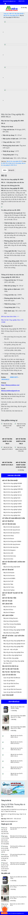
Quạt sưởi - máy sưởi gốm (11, 649)
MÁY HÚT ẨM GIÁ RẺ (7, 570)
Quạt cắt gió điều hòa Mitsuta (12, 677)
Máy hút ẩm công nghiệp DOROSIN (13, 489)
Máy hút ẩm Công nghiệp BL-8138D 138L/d (21, 441)
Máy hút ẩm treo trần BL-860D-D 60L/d (17, 755)
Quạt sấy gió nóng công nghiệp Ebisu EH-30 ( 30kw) (18, 727)
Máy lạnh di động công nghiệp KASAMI (14, 630)
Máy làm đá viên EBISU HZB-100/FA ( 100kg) (18, 707)
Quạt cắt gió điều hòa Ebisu (11, 683)
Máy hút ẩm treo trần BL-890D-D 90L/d (17, 774)
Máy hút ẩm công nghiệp (15, 163)
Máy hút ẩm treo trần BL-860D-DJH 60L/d (17, 761)
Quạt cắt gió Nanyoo (9, 680)
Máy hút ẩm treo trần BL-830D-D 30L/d (17, 736)
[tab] (5, 170)
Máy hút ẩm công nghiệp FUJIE (12, 486)
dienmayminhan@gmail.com (9, 1)
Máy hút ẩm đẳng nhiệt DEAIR (12, 567)
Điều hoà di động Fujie (10, 627)
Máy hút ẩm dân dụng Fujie (11, 547)
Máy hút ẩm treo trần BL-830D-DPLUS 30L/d (17, 748)
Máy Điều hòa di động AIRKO (11, 633)
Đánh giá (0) (11, 170)
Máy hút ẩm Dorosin (9, 575)
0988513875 (10, 818)
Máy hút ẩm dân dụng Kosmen (12, 544)
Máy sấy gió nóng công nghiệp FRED (13, 646)
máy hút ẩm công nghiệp (12, 361)
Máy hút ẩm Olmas (9, 535)
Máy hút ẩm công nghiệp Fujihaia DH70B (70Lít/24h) (21, 465)
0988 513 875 (21, 1)
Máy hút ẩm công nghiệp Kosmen (13, 501)
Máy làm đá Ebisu (8, 609)
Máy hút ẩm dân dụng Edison (12, 533)
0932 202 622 (17, 818)
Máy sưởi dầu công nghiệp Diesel (13, 655)
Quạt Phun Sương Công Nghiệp (12, 624)
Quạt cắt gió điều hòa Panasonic (13, 689)
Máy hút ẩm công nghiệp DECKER (13, 506)
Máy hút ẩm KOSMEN (9, 578)
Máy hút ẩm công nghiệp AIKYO (12, 492)
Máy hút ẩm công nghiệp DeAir (12, 498)
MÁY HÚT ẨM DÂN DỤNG (9, 524)
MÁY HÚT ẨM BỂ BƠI (8, 521)
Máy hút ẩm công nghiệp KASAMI (13, 483)
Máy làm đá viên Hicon (10, 606)
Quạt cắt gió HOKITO (9, 686)
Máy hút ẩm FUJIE (8, 581)
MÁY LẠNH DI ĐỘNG (7, 615)
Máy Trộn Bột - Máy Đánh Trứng (11, 672)
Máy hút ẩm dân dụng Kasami (12, 527)
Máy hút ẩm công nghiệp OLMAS (12, 504)
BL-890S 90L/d (5, 163)
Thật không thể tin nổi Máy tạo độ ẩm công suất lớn (17, 846)
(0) (22, 7)
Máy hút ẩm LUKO (8, 553)
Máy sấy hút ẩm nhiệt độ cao (10, 666)
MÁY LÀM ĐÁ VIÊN (7, 604)
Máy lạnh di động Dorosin (11, 618)
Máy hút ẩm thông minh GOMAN (12, 541)
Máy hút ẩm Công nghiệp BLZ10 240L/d (7, 464)
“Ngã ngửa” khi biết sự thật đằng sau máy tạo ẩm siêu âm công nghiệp (18, 863)
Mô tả (4, 170)
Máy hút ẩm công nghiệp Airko (12, 515)
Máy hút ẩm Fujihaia (9, 590)
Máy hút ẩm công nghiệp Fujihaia (13, 509)
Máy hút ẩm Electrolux (10, 556)
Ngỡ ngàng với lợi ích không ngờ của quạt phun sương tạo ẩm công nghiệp (18, 836)
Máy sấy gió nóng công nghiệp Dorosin (14, 643)
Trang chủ (6, 13)
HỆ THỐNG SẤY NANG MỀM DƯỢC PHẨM (13, 518)
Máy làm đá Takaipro (9, 612)
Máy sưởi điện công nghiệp (11, 658)
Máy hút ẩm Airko (8, 559)
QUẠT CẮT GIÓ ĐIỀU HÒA (9, 675)
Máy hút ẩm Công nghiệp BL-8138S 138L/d (7, 441)
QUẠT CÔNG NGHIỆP (8, 695)
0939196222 (5, 379)
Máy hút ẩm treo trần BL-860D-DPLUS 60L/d (17, 767)
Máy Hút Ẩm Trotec (9, 587)
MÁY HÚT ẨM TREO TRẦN (9, 598)
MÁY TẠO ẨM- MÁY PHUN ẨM (10, 669)
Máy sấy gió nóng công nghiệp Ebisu (14, 652)
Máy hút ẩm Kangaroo (9, 550)
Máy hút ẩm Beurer (9, 538)
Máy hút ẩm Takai (8, 584)
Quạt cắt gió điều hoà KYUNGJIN (12, 692)
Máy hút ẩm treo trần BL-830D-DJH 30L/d (17, 742)
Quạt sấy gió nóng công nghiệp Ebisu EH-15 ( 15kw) (18, 716)
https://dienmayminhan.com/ (10, 385)
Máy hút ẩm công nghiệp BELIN (11, 15)
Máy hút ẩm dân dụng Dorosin (12, 530)
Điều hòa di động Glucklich (11, 621)
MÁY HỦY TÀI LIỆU (7, 601)
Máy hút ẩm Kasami (9, 572)
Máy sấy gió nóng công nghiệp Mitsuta (14, 641)
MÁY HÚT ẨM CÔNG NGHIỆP (16, 13)
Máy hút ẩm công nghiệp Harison (13, 495)
